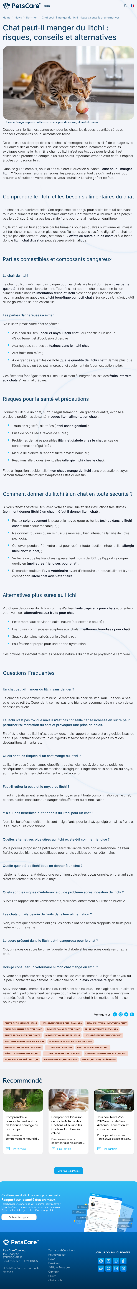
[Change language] (132, 5)
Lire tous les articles (69, 1170)
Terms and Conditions (62, 1250)
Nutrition (31, 17)
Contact (53, 1271)
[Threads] (123, 1269)
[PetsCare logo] (22, 6)
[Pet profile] (125, 5)
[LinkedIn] (116, 1269)
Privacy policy (56, 1254)
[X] (108, 1269)
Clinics (52, 1276)
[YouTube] (116, 1261)
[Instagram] (108, 1261)
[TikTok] (123, 1261)
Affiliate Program (59, 1267)
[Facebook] (101, 1261)
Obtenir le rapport (19, 1217)
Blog (47, 6)
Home (7, 17)
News (18, 17)
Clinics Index (56, 1280)
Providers (54, 1263)
